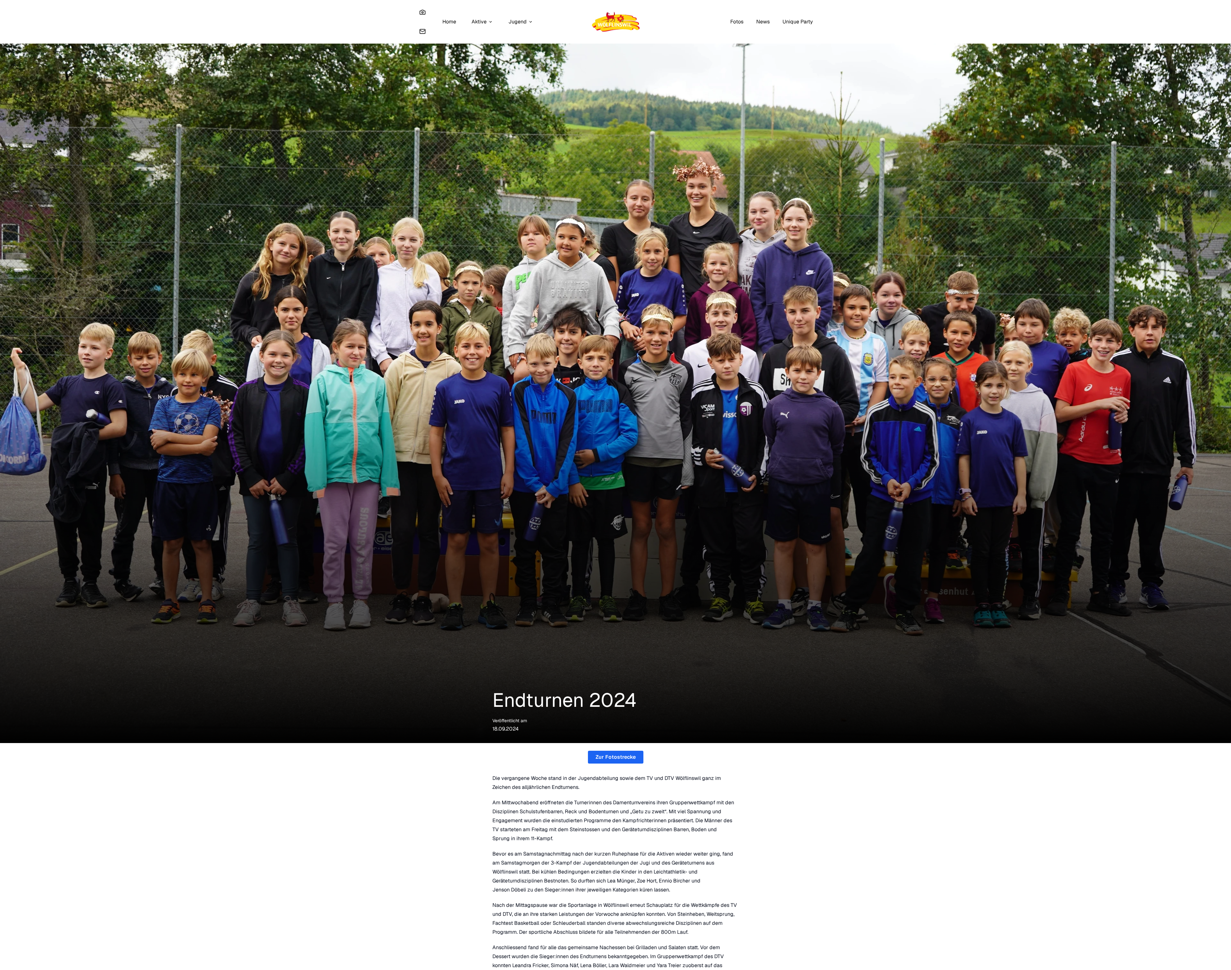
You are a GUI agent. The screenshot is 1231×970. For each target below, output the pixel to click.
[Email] (422, 31)
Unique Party (798, 21)
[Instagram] (422, 12)
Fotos (736, 21)
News (763, 21)
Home (449, 21)
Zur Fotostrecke (616, 757)
